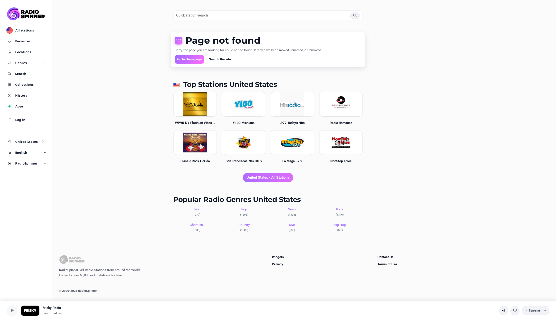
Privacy (277, 264)
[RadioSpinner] (26, 14)
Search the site (220, 59)
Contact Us (385, 257)
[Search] (355, 15)
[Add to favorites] (515, 310)
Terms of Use (387, 264)
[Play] (12, 310)
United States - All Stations (268, 177)
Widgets (278, 257)
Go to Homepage (189, 59)
